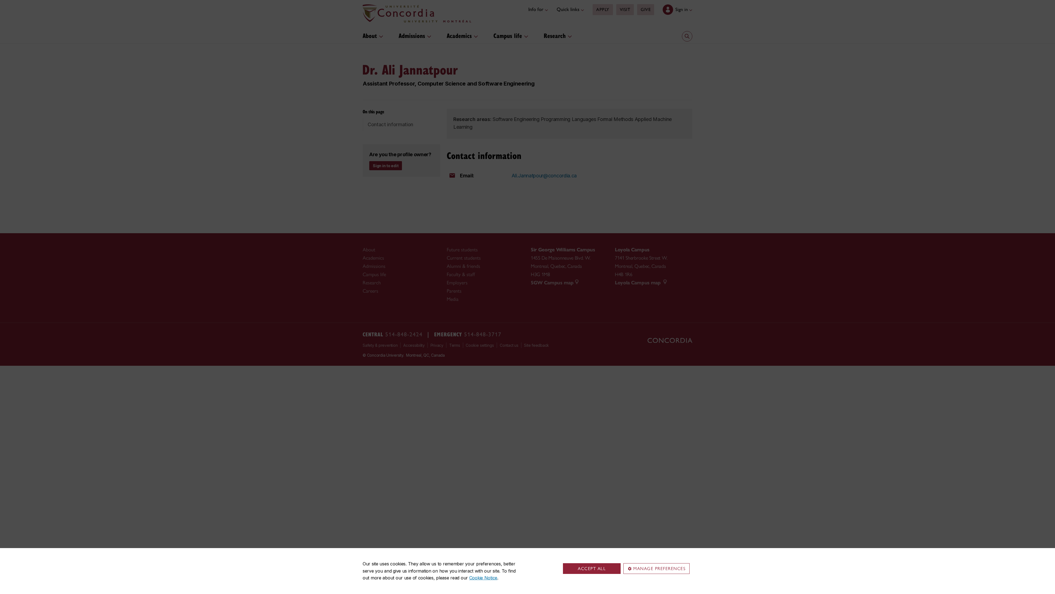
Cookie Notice (483, 578)
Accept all (592, 568)
